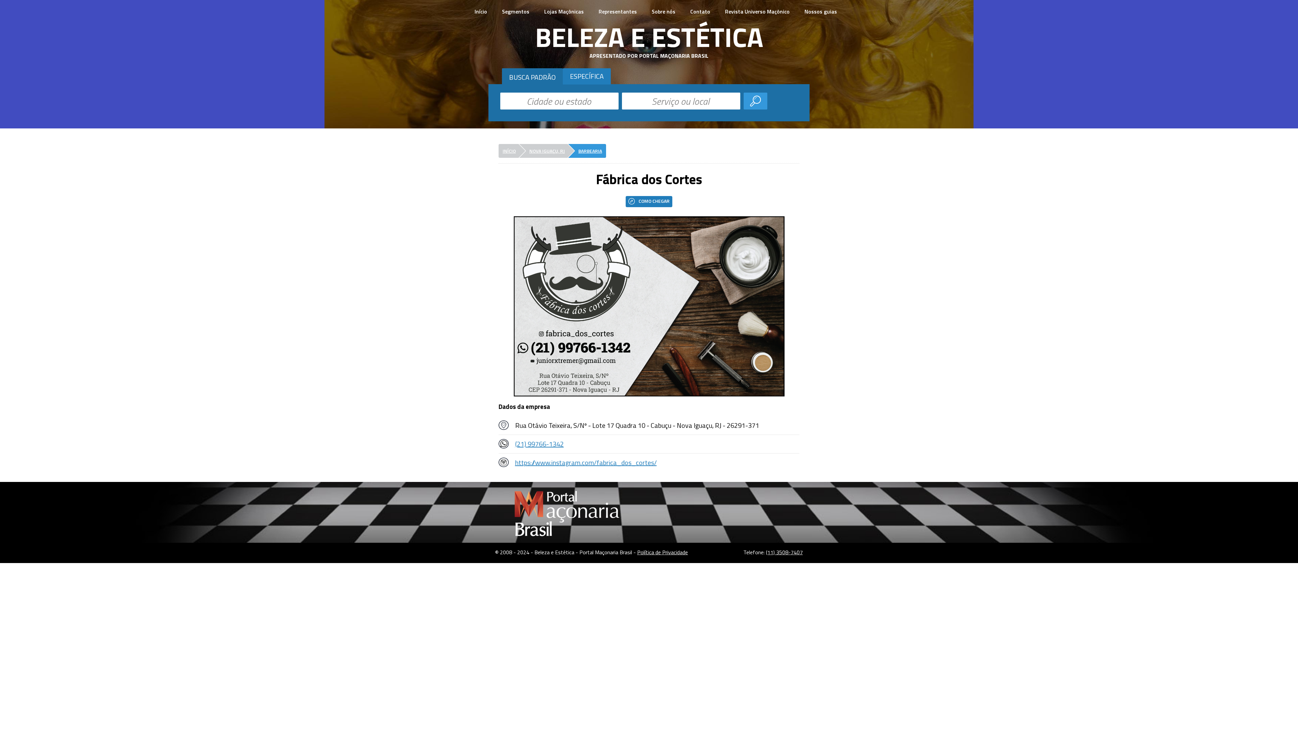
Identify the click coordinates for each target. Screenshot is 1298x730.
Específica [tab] (587, 76)
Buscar (755, 101)
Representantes (618, 11)
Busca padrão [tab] (532, 77)
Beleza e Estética (649, 36)
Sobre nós (663, 11)
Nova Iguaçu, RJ (547, 150)
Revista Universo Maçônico (757, 11)
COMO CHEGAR (654, 200)
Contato (700, 11)
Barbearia (590, 150)
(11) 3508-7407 (784, 552)
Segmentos (515, 11)
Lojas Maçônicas (564, 11)
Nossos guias (820, 11)
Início (481, 11)
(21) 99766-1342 (539, 444)
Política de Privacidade (662, 552)
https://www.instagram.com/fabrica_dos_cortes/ (586, 462)
